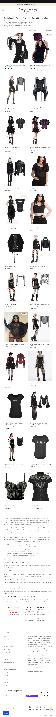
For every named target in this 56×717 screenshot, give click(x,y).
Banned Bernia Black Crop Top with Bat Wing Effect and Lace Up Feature (39, 227)
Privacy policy (34, 713)
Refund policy (27, 713)
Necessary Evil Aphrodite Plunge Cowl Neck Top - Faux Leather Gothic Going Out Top (40, 66)
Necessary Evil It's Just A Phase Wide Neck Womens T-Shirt (14, 424)
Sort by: (30, 30)
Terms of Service (7, 659)
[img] (13, 612)
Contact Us (6, 639)
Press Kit (6, 682)
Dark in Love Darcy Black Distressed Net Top (39, 304)
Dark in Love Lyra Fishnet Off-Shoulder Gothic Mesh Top (39, 345)
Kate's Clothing (13, 713)
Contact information (48, 715)
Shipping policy (49, 713)
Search (5, 636)
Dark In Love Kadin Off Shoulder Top (37, 266)
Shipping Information (9, 662)
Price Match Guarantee (9, 652)
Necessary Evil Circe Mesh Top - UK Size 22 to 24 (15, 344)
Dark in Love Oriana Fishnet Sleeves (12, 304)
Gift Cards (6, 679)
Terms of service (42, 713)
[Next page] (37, 515)
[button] (3, 10)
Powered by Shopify (20, 713)
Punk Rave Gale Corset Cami (36, 383)
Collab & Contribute (8, 642)
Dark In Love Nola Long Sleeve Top (12, 188)
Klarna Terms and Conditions (10, 669)
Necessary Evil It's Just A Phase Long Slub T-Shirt (40, 464)
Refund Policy (7, 656)
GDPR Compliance (8, 649)
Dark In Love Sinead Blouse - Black (12, 147)
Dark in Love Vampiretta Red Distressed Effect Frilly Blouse (15, 384)
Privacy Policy (7, 666)
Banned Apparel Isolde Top (11, 266)
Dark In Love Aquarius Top (35, 107)
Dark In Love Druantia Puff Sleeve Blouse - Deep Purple (40, 148)
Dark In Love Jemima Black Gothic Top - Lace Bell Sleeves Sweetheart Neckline (15, 66)
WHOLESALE (6, 685)
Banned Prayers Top (34, 188)
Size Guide (6, 672)
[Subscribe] (24, 695)
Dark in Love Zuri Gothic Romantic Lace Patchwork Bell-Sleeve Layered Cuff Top (38, 424)
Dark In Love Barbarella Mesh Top (12, 107)
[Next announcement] (53, 1)
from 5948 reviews (13, 614)
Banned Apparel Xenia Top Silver (12, 504)
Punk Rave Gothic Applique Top (36, 504)
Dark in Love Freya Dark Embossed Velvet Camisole (14, 465)
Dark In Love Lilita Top (10, 226)
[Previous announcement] (2, 1)
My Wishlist (6, 675)
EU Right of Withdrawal (9, 646)
